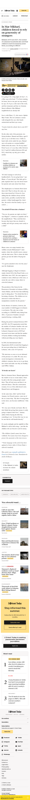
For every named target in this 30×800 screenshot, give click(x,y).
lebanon (5, 494)
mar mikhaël (14, 494)
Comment (7, 481)
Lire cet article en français (20, 54)
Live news (6, 16)
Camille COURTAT (14, 48)
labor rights (25, 494)
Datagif (8, 793)
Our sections (5, 718)
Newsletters (5, 722)
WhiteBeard (12, 794)
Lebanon (15, 15)
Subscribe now (15, 622)
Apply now (15, 645)
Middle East (24, 15)
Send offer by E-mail (15, 627)
